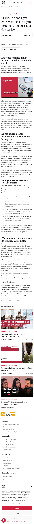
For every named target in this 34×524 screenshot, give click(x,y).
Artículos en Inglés (8, 444)
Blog (4, 479)
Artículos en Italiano (9, 442)
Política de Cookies (11, 521)
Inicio (2, 7)
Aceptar (17, 508)
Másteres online (7, 460)
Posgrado (5, 465)
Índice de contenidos (9, 49)
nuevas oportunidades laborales (22, 72)
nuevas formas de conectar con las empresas (19, 111)
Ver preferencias (17, 518)
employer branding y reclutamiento (17, 248)
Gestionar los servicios (16, 503)
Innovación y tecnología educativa (13, 432)
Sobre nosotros (7, 476)
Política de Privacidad (21, 521)
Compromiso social (8, 429)
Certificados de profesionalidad (12, 468)
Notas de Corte (7, 449)
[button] (31, 487)
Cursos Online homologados (11, 458)
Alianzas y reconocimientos (11, 427)
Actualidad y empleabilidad (13, 7)
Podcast (5, 482)
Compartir (28, 35)
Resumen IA (6, 35)
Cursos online (7, 463)
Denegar (17, 513)
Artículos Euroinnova (9, 439)
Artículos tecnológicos (9, 447)
